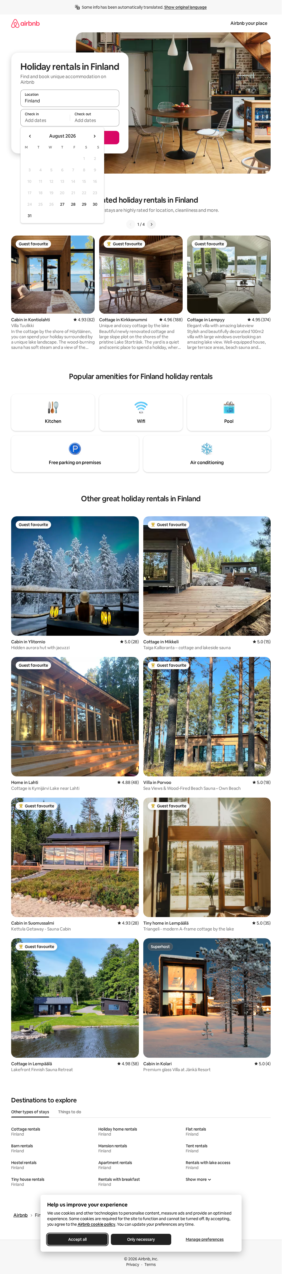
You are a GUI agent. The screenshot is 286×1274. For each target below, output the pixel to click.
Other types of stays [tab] (30, 1111)
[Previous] (130, 224)
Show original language (185, 7)
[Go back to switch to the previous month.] (30, 136)
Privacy (132, 1264)
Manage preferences (205, 1239)
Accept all (77, 1239)
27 (62, 204)
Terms (150, 1264)
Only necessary (141, 1239)
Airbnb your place (248, 23)
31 (30, 215)
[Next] (151, 224)
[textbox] (45, 120)
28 (73, 204)
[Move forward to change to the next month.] (94, 136)
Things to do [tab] (69, 1111)
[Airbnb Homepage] (25, 23)
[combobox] (70, 100)
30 (95, 204)
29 (84, 204)
